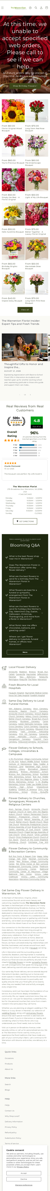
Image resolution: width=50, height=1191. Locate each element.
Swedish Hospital (37, 695)
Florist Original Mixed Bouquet (12, 129)
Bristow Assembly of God (20, 827)
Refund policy (11, 1132)
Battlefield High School (36, 767)
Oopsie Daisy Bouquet (12, 301)
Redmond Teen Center (20, 874)
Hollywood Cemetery (27, 742)
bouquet (34, 948)
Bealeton (23, 672)
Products (9, 1064)
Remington (13, 679)
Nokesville (43, 677)
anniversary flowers (34, 1013)
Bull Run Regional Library (27, 779)
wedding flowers (9, 1013)
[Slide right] (30, 394)
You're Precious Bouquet (13, 163)
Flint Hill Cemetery (28, 734)
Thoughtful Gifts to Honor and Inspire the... (23, 366)
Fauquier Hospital (16, 693)
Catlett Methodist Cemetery (30, 724)
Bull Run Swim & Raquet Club (22, 856)
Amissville (13, 672)
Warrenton (42, 679)
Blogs (7, 1090)
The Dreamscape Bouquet (33, 164)
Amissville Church (39, 809)
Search (8, 1084)
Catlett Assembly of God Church (24, 829)
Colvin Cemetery (31, 726)
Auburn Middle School (30, 761)
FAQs (7, 1105)
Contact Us (9, 1111)
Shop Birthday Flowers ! (25, 86)
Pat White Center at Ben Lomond (32, 864)
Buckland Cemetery (30, 721)
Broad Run (43, 672)
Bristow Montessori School (34, 772)
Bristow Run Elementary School (23, 774)
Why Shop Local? (12, 1116)
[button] (36, 7)
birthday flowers (16, 962)
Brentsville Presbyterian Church (34, 824)
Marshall (12, 677)
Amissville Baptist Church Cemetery (28, 711)
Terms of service (12, 1143)
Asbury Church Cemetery (36, 716)
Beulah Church (36, 822)
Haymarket (31, 674)
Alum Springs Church (19, 809)
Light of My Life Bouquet (36, 197)
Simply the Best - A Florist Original (11, 198)
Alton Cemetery (40, 709)
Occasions (9, 1058)
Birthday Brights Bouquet (9, 267)
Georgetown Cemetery (19, 739)
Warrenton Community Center (32, 879)
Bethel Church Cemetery (20, 719)
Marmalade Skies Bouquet (33, 267)
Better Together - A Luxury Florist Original (35, 233)
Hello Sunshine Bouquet (13, 232)
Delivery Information (14, 1122)
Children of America (27, 789)
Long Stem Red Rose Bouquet (34, 129)
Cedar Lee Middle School (37, 784)
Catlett (12, 674)
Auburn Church (15, 814)
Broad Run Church (40, 827)
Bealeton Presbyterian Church (23, 817)
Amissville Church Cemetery (21, 714)
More (25, 652)
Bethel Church (22, 822)
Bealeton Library (17, 769)
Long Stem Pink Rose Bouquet (35, 302)
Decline (24, 1179)
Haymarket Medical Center (36, 693)
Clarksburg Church (17, 842)
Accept (24, 1173)
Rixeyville (23, 679)
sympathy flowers (39, 962)
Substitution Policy (13, 1138)
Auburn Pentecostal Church (35, 814)
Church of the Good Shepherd (34, 840)
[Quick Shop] (30, 8)
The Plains (32, 679)
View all (25, 310)
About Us (9, 1069)
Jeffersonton (42, 674)
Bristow (32, 672)
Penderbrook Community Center (23, 866)
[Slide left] (19, 394)
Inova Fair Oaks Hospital (19, 695)
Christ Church (27, 835)
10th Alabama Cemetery (20, 709)
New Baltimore (27, 677)
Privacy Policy (23, 1167)
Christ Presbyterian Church (27, 837)
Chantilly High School (21, 787)
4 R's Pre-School (16, 759)
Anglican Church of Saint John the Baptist (28, 812)
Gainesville (20, 674)
